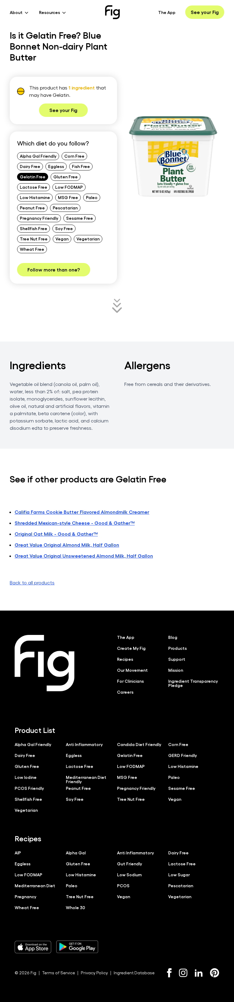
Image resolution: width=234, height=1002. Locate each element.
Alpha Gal (76, 852)
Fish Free (81, 166)
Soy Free (64, 228)
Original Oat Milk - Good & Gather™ (56, 534)
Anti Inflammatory (84, 744)
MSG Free (68, 197)
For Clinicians (130, 681)
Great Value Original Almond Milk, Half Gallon (67, 545)
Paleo (92, 197)
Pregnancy (25, 896)
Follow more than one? (53, 269)
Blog (172, 637)
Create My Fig (131, 648)
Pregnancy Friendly (39, 217)
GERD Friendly (182, 755)
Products (177, 648)
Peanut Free (32, 207)
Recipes (125, 659)
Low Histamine (35, 197)
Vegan (62, 238)
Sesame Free (79, 217)
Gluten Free (65, 176)
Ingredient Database (134, 972)
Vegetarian (88, 238)
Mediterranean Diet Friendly (86, 779)
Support (176, 659)
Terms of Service (58, 972)
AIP (18, 852)
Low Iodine (26, 777)
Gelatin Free (32, 176)
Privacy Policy (94, 972)
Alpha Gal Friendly (38, 155)
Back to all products (32, 582)
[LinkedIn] (199, 973)
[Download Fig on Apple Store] (33, 947)
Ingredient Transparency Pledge (193, 683)
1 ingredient (82, 87)
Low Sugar (179, 874)
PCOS (123, 885)
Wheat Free (32, 249)
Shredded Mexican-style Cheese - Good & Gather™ (75, 523)
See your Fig (205, 12)
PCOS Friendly (29, 788)
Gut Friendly (129, 863)
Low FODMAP (69, 186)
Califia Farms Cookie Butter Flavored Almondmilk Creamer (82, 512)
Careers (125, 692)
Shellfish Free (33, 228)
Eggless (56, 166)
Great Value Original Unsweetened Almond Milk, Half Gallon (84, 556)
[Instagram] (183, 973)
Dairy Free (30, 166)
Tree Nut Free (34, 238)
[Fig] (112, 12)
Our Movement (132, 670)
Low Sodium (129, 874)
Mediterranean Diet (35, 885)
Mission (175, 670)
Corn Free (74, 155)
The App (167, 12)
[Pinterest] (214, 972)
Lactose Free (33, 186)
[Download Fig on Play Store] (77, 947)
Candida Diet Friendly (139, 744)
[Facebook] (169, 972)
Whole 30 (75, 907)
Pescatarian (65, 207)
